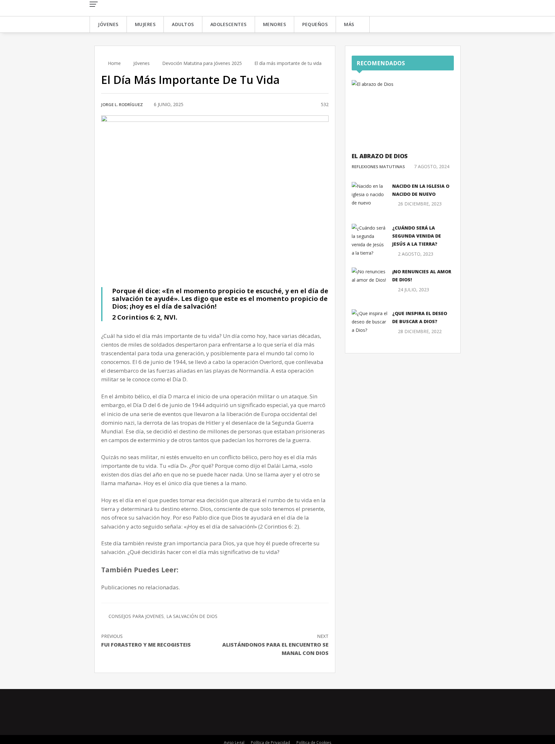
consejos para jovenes (136, 616)
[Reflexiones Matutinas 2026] (131, 8)
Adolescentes (228, 24)
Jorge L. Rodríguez (122, 104)
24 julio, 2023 (413, 289)
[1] (308, 105)
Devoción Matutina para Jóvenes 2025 (202, 63)
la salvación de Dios (191, 616)
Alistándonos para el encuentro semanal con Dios (275, 645)
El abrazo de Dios (380, 156)
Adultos (183, 24)
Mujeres (145, 24)
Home (114, 63)
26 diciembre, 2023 (420, 204)
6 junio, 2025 (168, 104)
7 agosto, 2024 (431, 166)
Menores (274, 24)
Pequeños (315, 24)
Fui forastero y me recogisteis (146, 640)
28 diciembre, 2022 (420, 331)
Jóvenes (108, 24)
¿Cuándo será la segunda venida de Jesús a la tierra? (416, 236)
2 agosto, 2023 (415, 254)
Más (349, 24)
